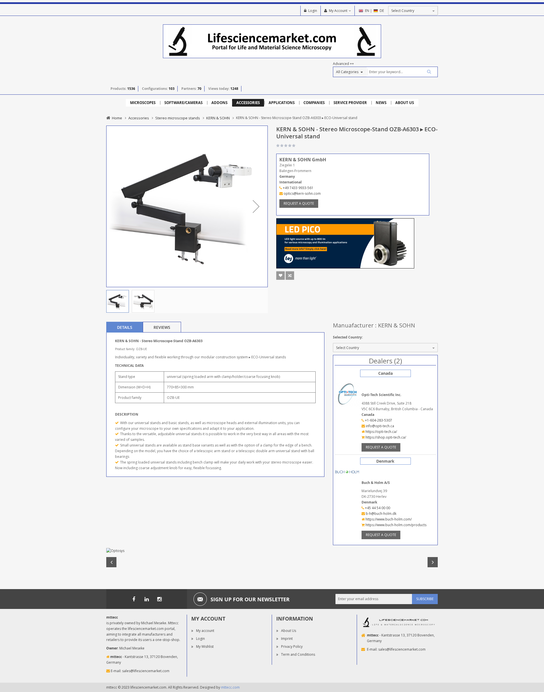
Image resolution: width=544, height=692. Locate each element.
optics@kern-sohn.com (302, 193)
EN (367, 10)
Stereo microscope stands (177, 117)
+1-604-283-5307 (378, 420)
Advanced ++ (343, 63)
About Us (288, 630)
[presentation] (124, 327)
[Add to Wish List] (280, 275)
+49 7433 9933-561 (297, 187)
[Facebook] (133, 599)
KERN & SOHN (218, 117)
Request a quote (299, 203)
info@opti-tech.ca (379, 426)
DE (382, 10)
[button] (256, 206)
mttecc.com (230, 687)
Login (312, 10)
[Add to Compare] (290, 275)
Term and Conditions (298, 654)
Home (117, 117)
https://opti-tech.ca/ (381, 431)
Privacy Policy (292, 646)
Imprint (287, 638)
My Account (338, 10)
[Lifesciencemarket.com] (146, 599)
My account (205, 630)
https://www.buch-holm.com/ (388, 519)
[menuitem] (143, 103)
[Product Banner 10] (345, 242)
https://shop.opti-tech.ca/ (385, 437)
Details (124, 327)
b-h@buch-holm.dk (380, 513)
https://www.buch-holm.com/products (395, 524)
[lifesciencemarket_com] (159, 599)
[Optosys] (272, 551)
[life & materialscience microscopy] (272, 41)
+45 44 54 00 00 (377, 507)
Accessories (138, 117)
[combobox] (402, 72)
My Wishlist (205, 646)
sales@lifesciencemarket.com (145, 670)
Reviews (162, 327)
